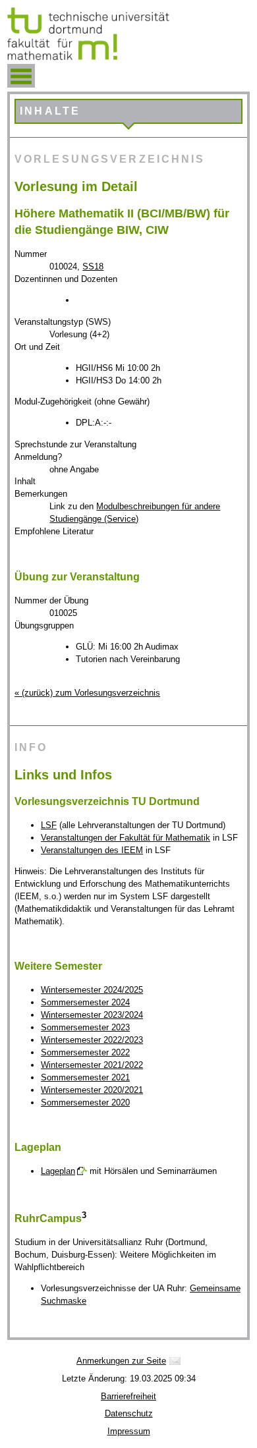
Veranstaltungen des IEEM (92, 850)
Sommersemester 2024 (85, 1002)
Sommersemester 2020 (85, 1102)
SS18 (92, 266)
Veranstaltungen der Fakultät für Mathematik (125, 838)
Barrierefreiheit (128, 1396)
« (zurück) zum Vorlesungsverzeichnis (87, 693)
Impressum (128, 1431)
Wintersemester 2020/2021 (92, 1090)
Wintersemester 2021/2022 (92, 1065)
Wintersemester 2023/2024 (92, 1015)
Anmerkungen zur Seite (121, 1361)
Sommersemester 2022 (85, 1052)
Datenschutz (129, 1413)
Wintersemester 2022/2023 (92, 1040)
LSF (49, 825)
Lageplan (58, 1171)
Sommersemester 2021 (85, 1077)
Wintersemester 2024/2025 (92, 990)
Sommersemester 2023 (85, 1027)
